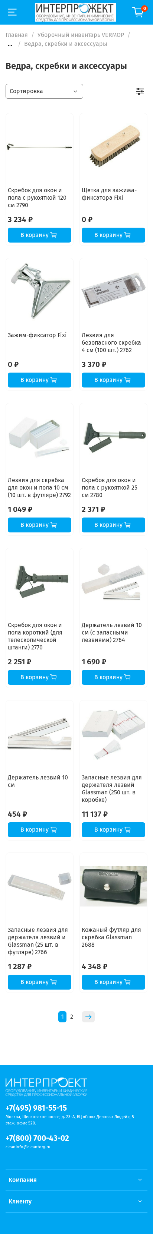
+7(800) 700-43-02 (37, 1138)
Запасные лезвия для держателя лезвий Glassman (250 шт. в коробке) (112, 788)
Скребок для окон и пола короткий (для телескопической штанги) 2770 (35, 636)
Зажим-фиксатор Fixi (37, 335)
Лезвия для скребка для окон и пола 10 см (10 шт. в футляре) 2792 (39, 488)
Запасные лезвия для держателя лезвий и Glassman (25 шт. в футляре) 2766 (38, 941)
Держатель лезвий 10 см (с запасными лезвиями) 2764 (112, 632)
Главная (17, 34)
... (10, 44)
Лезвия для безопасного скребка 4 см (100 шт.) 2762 (111, 343)
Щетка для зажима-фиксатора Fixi (109, 194)
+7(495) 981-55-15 (36, 1108)
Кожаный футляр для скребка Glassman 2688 (111, 937)
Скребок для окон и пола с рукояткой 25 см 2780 (109, 488)
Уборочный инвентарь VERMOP (81, 34)
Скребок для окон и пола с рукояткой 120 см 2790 (37, 198)
